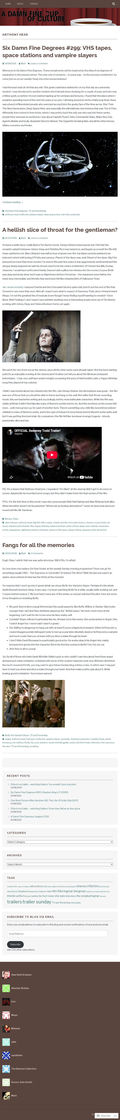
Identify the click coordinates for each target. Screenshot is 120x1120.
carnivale (65, 739)
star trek (65, 214)
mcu (108, 891)
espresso (34, 891)
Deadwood (23, 891)
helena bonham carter (61, 526)
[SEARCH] (114, 4)
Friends (34, 4)
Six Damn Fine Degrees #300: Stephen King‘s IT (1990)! (39, 792)
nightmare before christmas (34, 530)
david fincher (104, 887)
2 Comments (37, 553)
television (95, 742)
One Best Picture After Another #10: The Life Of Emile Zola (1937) (44, 800)
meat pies (104, 526)
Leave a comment (39, 63)
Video (16, 519)
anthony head (12, 214)
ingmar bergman (75, 891)
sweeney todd (89, 530)
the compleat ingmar (87, 896)
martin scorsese (93, 891)
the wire (6, 746)
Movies (8, 519)
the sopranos (107, 742)
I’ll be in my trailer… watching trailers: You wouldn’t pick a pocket (43, 784)
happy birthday (42, 526)
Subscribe (15, 944)
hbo (33, 742)
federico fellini (45, 891)
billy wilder (52, 886)
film (32, 526)
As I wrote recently (12, 287)
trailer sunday (36, 901)
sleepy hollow (74, 530)
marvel (103, 891)
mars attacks (91, 526)
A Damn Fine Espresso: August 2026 (30, 816)
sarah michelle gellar (59, 742)
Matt (23, 63)
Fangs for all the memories (38, 545)
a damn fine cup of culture (18, 886)
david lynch (12, 891)
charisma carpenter (79, 739)
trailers (14, 901)
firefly (27, 742)
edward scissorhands (19, 526)
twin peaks (76, 903)
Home (8, 4)
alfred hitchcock (38, 886)
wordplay (34, 746)
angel (8, 739)
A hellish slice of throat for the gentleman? (60, 229)
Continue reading (12, 202)
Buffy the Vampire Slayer (17, 735)
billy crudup (46, 522)
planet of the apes (58, 530)
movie (5, 530)
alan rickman (11, 522)
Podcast (27, 896)
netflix (19, 896)
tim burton (102, 530)
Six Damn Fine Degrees (16, 211)
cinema (89, 522)
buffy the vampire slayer (31, 214)
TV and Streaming (37, 211)
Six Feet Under (83, 742)
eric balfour (17, 742)
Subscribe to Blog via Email (30, 916)
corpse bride (100, 522)
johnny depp (78, 526)
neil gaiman (14, 530)
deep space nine (52, 214)
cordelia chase (97, 739)
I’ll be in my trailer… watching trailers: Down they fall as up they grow (45, 808)
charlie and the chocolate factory (69, 522)
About (20, 4)
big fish (36, 522)
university (75, 214)
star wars (60, 896)
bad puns (30, 739)
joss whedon (41, 742)
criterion (92, 886)
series (72, 742)
